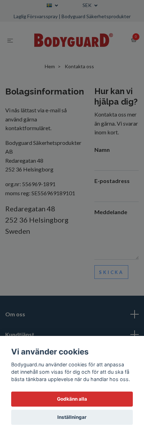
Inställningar (72, 417)
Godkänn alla (72, 399)
